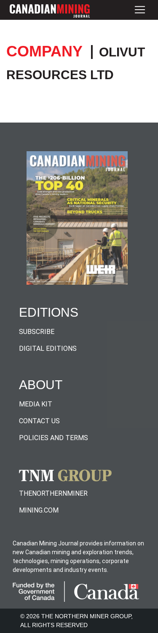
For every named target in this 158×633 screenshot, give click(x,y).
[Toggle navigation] (140, 10)
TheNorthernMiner (53, 493)
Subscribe (36, 332)
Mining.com (39, 510)
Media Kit (35, 404)
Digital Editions (48, 349)
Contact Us (39, 421)
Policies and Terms (53, 438)
